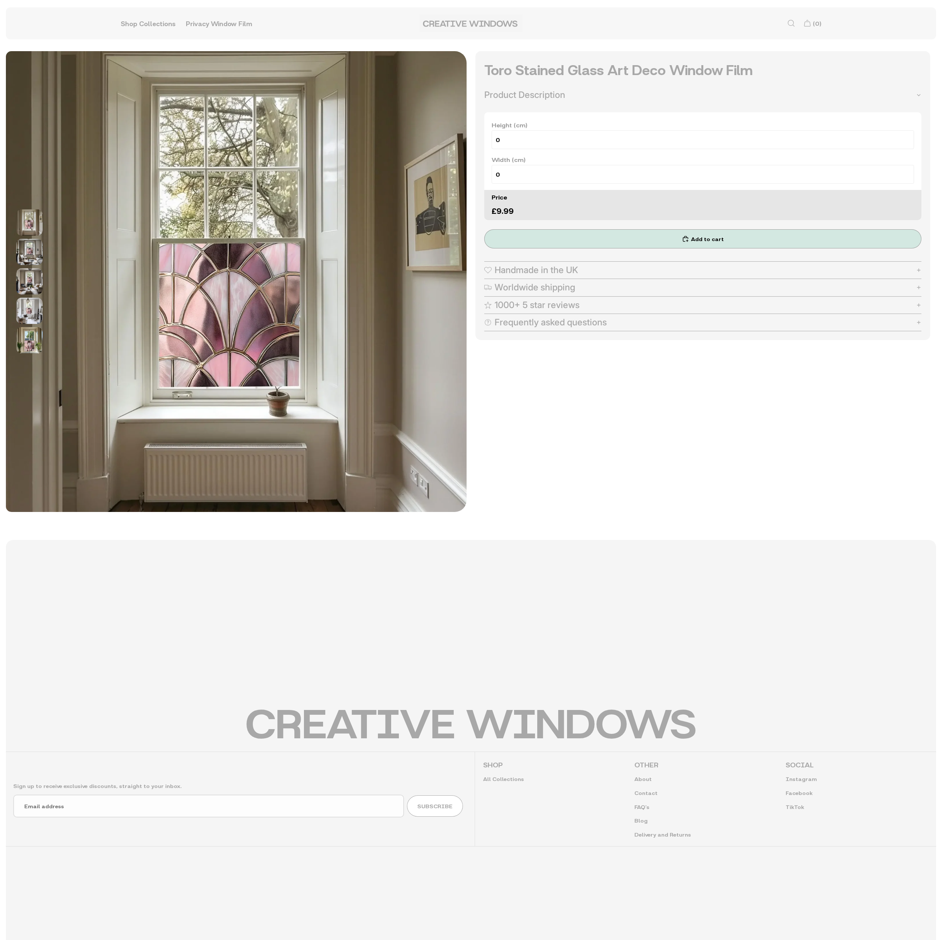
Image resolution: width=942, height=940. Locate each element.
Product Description (524, 94)
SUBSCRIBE (435, 805)
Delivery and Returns (662, 834)
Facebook (799, 792)
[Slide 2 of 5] (29, 252)
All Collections (503, 778)
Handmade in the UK (536, 270)
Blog (641, 820)
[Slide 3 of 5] (29, 281)
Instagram (801, 778)
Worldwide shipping (535, 287)
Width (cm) (508, 159)
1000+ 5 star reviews (537, 305)
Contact (646, 792)
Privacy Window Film (219, 23)
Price (499, 197)
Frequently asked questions (551, 322)
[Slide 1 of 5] (29, 222)
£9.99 (503, 210)
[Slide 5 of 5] (29, 340)
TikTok (795, 806)
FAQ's (641, 806)
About (643, 778)
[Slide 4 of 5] (29, 311)
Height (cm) (509, 124)
